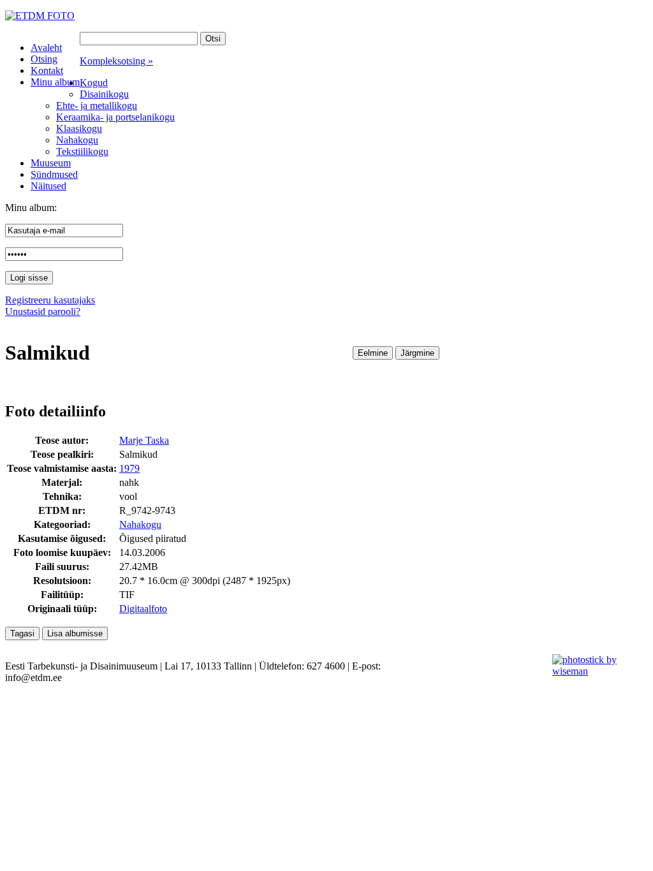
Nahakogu (140, 524)
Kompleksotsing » (116, 60)
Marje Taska (144, 440)
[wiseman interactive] (595, 671)
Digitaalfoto (143, 608)
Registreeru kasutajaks (50, 300)
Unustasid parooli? (42, 311)
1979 (129, 468)
